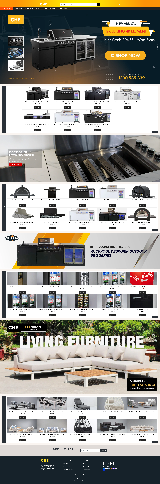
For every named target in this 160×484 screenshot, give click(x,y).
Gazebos (45, 8)
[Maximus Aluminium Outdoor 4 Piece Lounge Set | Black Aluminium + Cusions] (22, 403)
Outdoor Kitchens (19, 8)
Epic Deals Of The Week (62, 8)
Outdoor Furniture (29, 8)
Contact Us (85, 465)
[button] (120, 4)
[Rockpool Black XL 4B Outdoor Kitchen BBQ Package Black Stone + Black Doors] (112, 214)
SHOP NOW (15, 165)
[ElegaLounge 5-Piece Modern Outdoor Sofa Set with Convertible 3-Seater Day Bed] (82, 426)
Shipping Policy (86, 468)
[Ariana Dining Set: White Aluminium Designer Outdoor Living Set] (52, 426)
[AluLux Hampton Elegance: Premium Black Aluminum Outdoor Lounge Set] (82, 403)
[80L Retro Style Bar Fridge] (82, 301)
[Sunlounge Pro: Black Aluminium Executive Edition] (142, 403)
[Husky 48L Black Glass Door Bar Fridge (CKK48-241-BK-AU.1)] (112, 278)
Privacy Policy (86, 466)
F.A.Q (84, 463)
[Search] (98, 4)
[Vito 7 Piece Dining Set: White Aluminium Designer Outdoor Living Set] (112, 403)
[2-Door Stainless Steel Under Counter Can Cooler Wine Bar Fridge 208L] (52, 301)
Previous (6, 294)
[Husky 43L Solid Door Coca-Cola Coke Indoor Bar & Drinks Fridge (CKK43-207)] (82, 278)
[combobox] (80, 4)
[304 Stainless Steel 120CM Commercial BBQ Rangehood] (22, 214)
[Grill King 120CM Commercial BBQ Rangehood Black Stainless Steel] (52, 214)
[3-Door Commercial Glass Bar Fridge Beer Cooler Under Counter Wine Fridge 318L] (52, 278)
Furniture (65, 468)
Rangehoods (52, 8)
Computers (65, 465)
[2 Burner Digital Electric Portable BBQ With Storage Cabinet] (52, 191)
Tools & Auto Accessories (68, 469)
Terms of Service (87, 469)
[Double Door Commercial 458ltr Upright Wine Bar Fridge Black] (22, 301)
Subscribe (103, 450)
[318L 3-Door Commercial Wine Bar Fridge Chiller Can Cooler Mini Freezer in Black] (142, 301)
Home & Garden (66, 466)
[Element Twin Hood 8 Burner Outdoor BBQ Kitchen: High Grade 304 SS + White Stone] (37, 116)
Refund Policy (86, 470)
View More (155, 132)
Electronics (65, 463)
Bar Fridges (38, 8)
